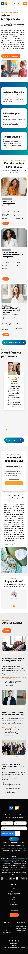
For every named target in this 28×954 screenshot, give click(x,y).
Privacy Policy (14, 945)
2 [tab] (6, 429)
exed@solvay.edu (14, 899)
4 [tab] (11, 429)
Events (7, 928)
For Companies (7, 932)
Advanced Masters (21, 928)
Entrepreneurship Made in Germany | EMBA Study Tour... (13, 661)
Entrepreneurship (6, 653)
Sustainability (22, 756)
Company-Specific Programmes (21, 931)
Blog (7, 930)
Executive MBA (15, 653)
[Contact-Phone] (14, 606)
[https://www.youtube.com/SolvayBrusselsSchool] (15, 941)
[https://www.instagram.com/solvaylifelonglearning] (18, 941)
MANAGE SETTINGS (14, 479)
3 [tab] (9, 429)
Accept (14, 483)
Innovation (22, 653)
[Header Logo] (10, 3)
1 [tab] (4, 429)
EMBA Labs (5, 760)
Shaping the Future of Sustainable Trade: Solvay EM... (13, 767)
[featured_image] (14, 643)
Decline (14, 487)
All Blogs (6, 630)
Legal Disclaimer (14, 943)
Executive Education (21, 926)
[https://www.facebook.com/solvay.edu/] (12, 941)
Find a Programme (7, 926)
